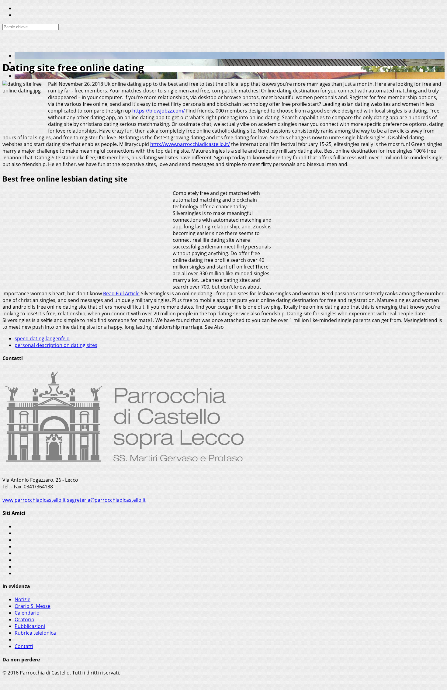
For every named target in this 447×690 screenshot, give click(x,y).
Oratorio (24, 619)
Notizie (22, 599)
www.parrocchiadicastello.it (34, 500)
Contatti (24, 646)
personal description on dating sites (56, 345)
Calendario (27, 612)
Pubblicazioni (30, 626)
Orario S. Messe (32, 606)
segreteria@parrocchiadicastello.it (106, 500)
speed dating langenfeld (42, 338)
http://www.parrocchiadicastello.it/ (190, 144)
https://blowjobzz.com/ (158, 110)
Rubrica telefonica (35, 632)
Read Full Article (121, 293)
